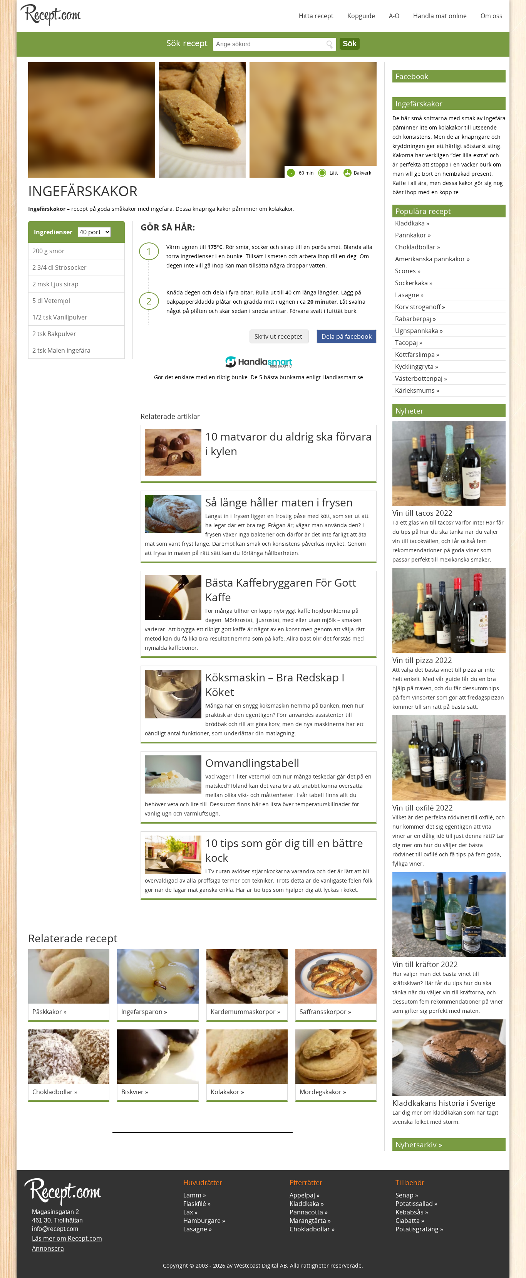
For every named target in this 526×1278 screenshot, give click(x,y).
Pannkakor (410, 235)
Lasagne (407, 295)
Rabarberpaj (413, 318)
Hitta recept (316, 16)
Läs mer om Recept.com (67, 1238)
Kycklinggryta (414, 366)
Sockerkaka (411, 283)
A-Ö (394, 16)
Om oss (492, 16)
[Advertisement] (202, 1121)
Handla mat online (440, 16)
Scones (405, 271)
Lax (188, 1212)
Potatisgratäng (417, 1229)
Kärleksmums (415, 390)
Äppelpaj (302, 1195)
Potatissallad (414, 1203)
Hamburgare (202, 1220)
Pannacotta (306, 1212)
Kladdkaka (410, 223)
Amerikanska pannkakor (430, 259)
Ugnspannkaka (416, 330)
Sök (350, 43)
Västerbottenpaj (418, 378)
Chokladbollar (415, 247)
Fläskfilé (194, 1203)
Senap (404, 1195)
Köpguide (361, 16)
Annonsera (48, 1248)
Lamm (192, 1195)
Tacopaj (406, 342)
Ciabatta (407, 1220)
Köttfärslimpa (415, 354)
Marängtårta (308, 1220)
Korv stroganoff (418, 307)
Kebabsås (409, 1212)
